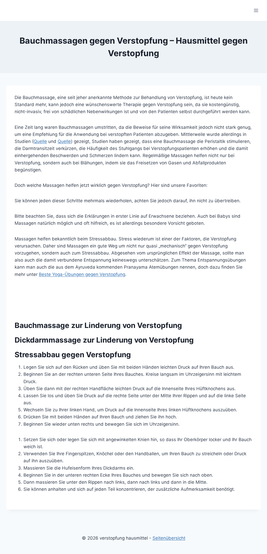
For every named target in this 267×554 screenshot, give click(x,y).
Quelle (40, 141)
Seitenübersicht (169, 538)
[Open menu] (256, 10)
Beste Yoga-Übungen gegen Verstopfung (82, 274)
